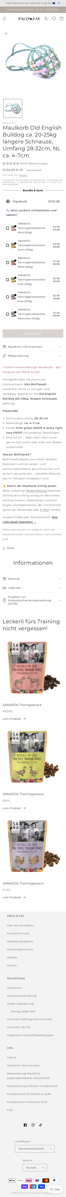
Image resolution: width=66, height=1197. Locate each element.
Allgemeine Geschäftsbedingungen (30, 1035)
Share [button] (10, 548)
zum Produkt (12, 718)
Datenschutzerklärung (22, 995)
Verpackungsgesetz (20, 941)
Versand (23, 175)
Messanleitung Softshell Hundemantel (32, 1086)
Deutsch (31, 1167)
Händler (12, 957)
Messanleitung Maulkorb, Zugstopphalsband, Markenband (28, 1075)
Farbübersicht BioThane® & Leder (29, 1094)
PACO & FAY (23, 1193)
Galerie (11, 1057)
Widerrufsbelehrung (20, 1003)
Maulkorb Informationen (23, 1065)
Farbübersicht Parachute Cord (27, 1102)
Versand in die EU (18, 1027)
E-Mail (44, 509)
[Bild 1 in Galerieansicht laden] (13, 108)
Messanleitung (36, 490)
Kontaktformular (18, 933)
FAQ (10, 1110)
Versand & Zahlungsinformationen (29, 1019)
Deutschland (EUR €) (31, 1148)
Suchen (12, 965)
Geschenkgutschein (20, 949)
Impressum (14, 987)
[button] (4, 19)
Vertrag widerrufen (23, 1011)
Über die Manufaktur (20, 925)
